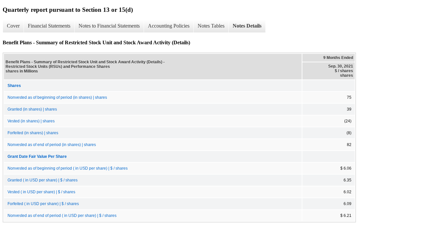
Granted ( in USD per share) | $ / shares (43, 180)
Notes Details (247, 26)
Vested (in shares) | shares (31, 121)
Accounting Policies (168, 26)
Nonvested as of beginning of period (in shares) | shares (57, 97)
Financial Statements (49, 26)
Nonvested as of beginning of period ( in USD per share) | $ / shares (68, 168)
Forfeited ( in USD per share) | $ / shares (43, 204)
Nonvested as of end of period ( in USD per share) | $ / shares (62, 216)
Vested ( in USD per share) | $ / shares (41, 192)
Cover (13, 26)
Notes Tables (211, 26)
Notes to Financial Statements (109, 26)
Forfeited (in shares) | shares (33, 133)
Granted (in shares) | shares (32, 109)
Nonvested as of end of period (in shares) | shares (52, 145)
